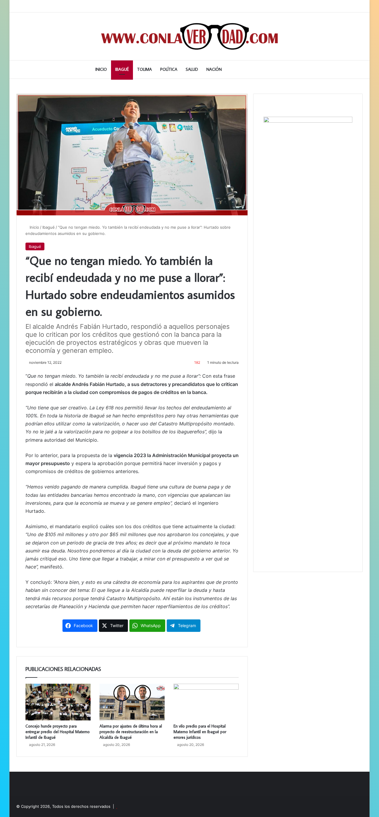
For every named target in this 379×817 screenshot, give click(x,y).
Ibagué (122, 69)
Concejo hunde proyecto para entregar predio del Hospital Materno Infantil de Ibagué (57, 731)
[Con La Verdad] (189, 36)
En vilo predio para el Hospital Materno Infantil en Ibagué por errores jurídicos (200, 731)
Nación (214, 69)
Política (168, 69)
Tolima (144, 69)
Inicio (101, 69)
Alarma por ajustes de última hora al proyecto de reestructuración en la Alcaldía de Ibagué (130, 731)
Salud (192, 69)
